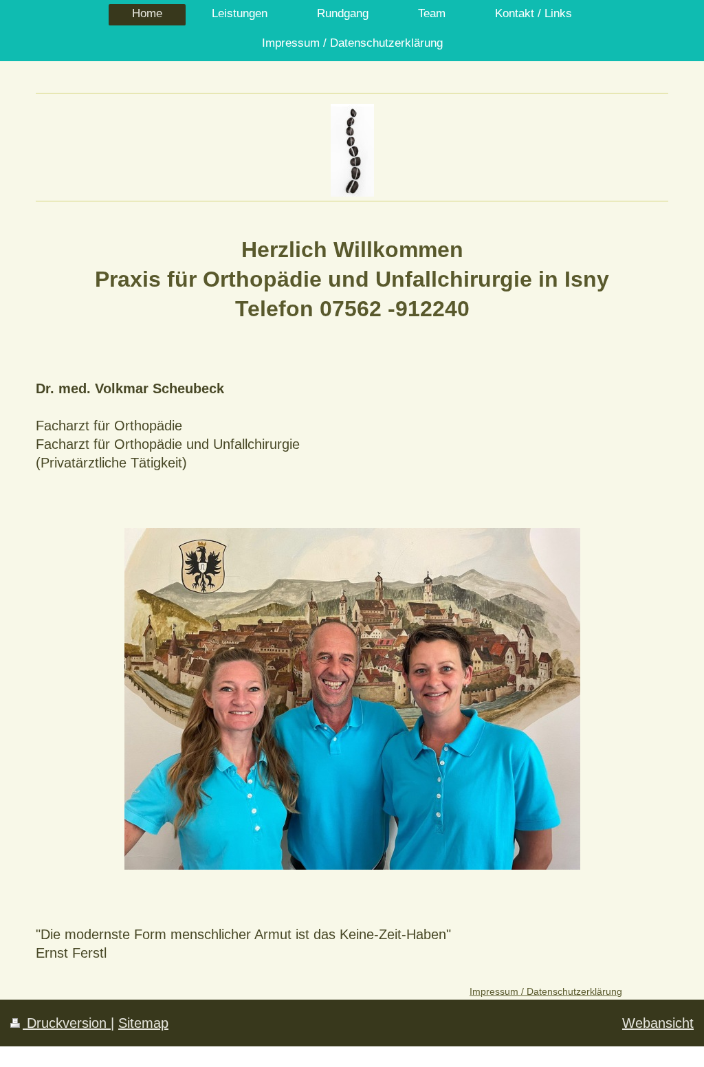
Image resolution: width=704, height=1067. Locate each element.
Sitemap (143, 1023)
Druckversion (67, 1023)
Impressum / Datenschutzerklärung (546, 991)
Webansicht (658, 1023)
